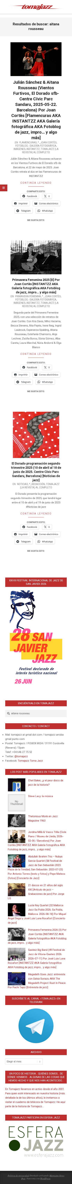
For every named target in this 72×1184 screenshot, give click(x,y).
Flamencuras (28, 142)
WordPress (45, 1178)
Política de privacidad (18, 1175)
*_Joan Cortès (47, 142)
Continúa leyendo (36, 182)
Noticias (22, 484)
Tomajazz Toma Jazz (30, 760)
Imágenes (20, 149)
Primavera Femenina (28, 296)
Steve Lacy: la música (40, 796)
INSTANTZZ (33, 149)
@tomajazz (21, 756)
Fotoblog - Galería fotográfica (35, 145)
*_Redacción (37, 484)
